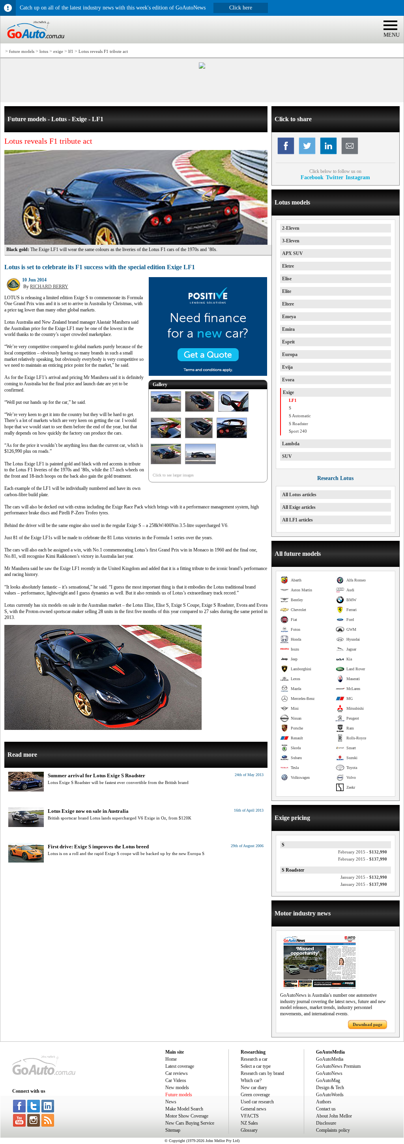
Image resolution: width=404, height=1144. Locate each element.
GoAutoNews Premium (338, 1066)
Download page (367, 1024)
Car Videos (175, 1080)
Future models (178, 1094)
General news (253, 1109)
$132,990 (362, 852)
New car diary (254, 1087)
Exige (288, 392)
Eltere (288, 304)
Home (171, 1059)
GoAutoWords (330, 1094)
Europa (289, 354)
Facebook (312, 177)
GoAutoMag (328, 1080)
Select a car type (256, 1066)
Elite (286, 291)
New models (177, 1087)
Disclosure (326, 1123)
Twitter (334, 177)
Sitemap (172, 1130)
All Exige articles (299, 507)
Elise (287, 278)
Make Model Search (184, 1109)
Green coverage (255, 1094)
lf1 (70, 51)
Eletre (288, 266)
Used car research (257, 1102)
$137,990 (362, 859)
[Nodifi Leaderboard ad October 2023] (202, 67)
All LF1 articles (297, 520)
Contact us (326, 1109)
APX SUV (292, 253)
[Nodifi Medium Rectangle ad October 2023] (208, 374)
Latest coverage (179, 1066)
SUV (287, 456)
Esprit (288, 342)
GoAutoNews (329, 1073)
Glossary (249, 1130)
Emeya (289, 316)
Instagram (358, 177)
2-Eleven (290, 228)
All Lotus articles (299, 494)
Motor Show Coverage (186, 1116)
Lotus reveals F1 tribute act (103, 51)
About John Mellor (334, 1116)
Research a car (254, 1059)
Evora (288, 380)
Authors (323, 1102)
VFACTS (250, 1116)
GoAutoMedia (329, 1059)
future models (21, 51)
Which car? (251, 1080)
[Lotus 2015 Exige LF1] (166, 412)
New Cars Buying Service (189, 1123)
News (170, 1102)
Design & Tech (330, 1087)
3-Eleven (290, 241)
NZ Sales (249, 1123)
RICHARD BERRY (49, 286)
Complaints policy (333, 1130)
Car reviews (176, 1073)
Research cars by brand (262, 1073)
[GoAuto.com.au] (32, 41)
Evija (287, 367)
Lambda (290, 443)
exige (58, 51)
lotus (43, 51)
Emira (288, 329)
